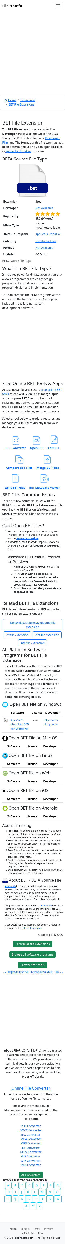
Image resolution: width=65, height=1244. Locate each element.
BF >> (59, 972)
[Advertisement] (32, 61)
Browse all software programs (32, 954)
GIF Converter (30, 1156)
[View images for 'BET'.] (5, 880)
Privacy (48, 1228)
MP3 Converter (31, 1143)
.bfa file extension (32, 643)
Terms (37, 1228)
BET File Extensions (21, 104)
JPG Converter (30, 1135)
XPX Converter (31, 1161)
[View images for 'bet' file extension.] (32, 180)
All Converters (30, 1175)
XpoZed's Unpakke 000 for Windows (20, 724)
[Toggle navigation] (58, 5)
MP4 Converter (31, 1139)
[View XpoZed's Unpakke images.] (6, 720)
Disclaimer (28, 1232)
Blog (41, 1232)
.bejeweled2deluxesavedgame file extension (32, 625)
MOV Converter (31, 1152)
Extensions (27, 100)
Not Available (44, 208)
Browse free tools (32, 965)
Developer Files (45, 241)
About (13, 1228)
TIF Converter (31, 1148)
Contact (25, 1228)
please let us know (32, 928)
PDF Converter (31, 1126)
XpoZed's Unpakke (18, 151)
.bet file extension (47, 635)
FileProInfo (12, 5)
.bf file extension (17, 635)
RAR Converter (31, 1165)
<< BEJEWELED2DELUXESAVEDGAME (27, 972)
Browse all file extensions (32, 944)
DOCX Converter (31, 1130)
